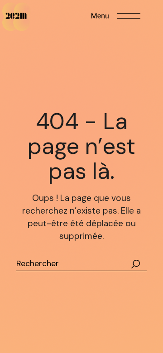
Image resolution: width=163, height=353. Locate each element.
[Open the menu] (116, 16)
